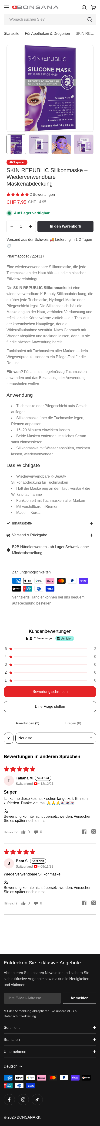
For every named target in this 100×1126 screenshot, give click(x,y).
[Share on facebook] (84, 832)
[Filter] (8, 738)
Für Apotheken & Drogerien (47, 33)
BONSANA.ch (28, 1117)
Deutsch (10, 1066)
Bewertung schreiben (50, 692)
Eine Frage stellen (50, 706)
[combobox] (50, 19)
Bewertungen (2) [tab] (27, 723)
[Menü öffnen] (6, 7)
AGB (70, 1011)
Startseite (11, 33)
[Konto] (84, 7)
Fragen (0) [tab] (73, 723)
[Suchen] (90, 19)
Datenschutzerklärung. (20, 1016)
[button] (18, 194)
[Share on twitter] (93, 832)
